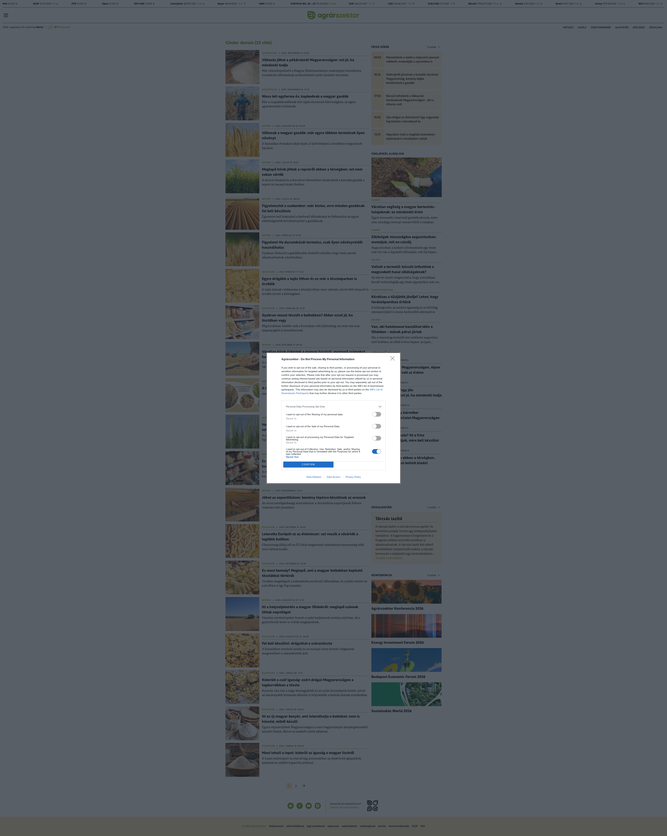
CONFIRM (308, 464)
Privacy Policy (353, 476)
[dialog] (333, 418)
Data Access (333, 476)
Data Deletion (313, 476)
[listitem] (333, 406)
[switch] (376, 414)
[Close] (393, 359)
